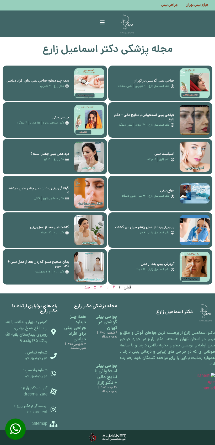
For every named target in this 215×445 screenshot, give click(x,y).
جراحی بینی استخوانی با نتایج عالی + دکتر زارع (144, 117)
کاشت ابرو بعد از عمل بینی (49, 227)
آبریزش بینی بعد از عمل (157, 264)
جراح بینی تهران (197, 5)
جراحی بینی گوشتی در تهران (154, 81)
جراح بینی (167, 191)
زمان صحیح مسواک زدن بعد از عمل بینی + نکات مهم (38, 264)
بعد (87, 288)
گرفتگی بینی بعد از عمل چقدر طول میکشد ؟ (38, 191)
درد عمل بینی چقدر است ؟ (49, 154)
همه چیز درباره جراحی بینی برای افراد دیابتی (38, 81)
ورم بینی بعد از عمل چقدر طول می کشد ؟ (144, 227)
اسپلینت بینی (164, 154)
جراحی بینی (169, 5)
